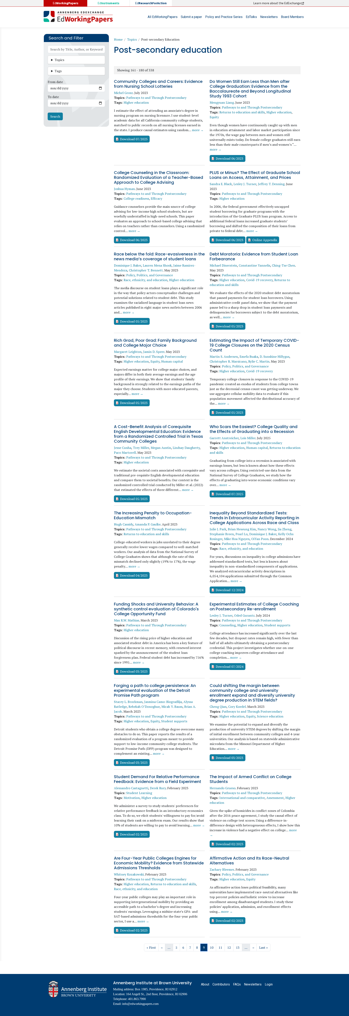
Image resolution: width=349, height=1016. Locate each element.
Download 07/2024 (229, 666)
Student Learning (139, 793)
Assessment (275, 797)
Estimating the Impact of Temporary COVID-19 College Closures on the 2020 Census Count (254, 345)
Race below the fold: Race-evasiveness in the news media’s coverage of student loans (159, 256)
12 (230, 947)
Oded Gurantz (244, 615)
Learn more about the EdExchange (277, 3)
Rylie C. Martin (258, 361)
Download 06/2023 (229, 158)
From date (55, 82)
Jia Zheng (284, 529)
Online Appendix (264, 240)
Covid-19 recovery (259, 280)
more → (198, 130)
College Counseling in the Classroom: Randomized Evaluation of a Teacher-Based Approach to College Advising (158, 177)
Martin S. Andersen (224, 356)
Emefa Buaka (249, 356)
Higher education (136, 102)
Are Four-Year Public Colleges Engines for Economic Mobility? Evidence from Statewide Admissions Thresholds (159, 863)
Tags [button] (58, 71)
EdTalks (251, 17)
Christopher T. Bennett (146, 270)
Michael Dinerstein (223, 265)
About (205, 984)
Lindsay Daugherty (186, 447)
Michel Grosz (123, 93)
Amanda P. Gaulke (148, 524)
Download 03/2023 (134, 671)
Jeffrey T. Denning (271, 184)
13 (239, 947)
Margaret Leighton (128, 351)
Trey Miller (141, 447)
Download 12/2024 (229, 590)
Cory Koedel (237, 706)
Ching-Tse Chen (283, 265)
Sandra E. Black (221, 184)
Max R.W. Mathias (126, 620)
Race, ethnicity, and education (145, 280)
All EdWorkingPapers (163, 17)
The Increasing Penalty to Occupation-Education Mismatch (153, 515)
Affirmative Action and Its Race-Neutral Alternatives (249, 860)
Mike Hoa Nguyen (237, 539)
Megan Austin (161, 447)
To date (53, 97)
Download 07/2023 (134, 139)
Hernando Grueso (222, 788)
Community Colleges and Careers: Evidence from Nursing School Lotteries (158, 84)
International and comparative (242, 797)
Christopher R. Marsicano (228, 361)
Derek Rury (158, 788)
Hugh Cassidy (123, 524)
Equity (214, 117)
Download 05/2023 (134, 321)
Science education (270, 716)
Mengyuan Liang (222, 102)
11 (221, 947)
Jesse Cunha (122, 447)
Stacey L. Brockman (128, 701)
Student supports (277, 625)
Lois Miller (247, 438)
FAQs (237, 984)
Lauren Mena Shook (157, 265)
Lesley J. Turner (244, 184)
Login (269, 984)
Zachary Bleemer (222, 869)
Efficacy (156, 198)
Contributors (221, 984)
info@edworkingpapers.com (140, 1003)
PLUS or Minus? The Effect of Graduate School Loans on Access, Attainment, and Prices (255, 175)
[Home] (80, 17)
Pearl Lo (241, 534)
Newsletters (269, 17)
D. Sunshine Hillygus (274, 356)
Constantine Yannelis (254, 265)
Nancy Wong (267, 529)
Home (118, 39)
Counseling (227, 625)
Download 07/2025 (229, 494)
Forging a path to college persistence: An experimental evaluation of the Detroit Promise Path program (155, 690)
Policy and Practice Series (224, 17)
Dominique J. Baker (127, 265)
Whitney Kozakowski (129, 874)
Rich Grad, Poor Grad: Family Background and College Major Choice (155, 343)
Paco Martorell (125, 452)
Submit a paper (191, 17)
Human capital (172, 361)
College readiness (136, 198)
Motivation (132, 797)
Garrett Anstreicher (224, 438)
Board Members (292, 17)
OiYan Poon (260, 539)
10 (213, 947)
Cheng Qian (218, 706)
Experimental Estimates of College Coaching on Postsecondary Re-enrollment (254, 606)
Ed (108, 3)
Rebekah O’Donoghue (144, 706)
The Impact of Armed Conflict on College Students (250, 779)
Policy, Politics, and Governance (149, 275)
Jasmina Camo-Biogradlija (163, 701)
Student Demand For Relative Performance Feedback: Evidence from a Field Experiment (157, 779)
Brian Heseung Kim (242, 529)
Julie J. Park (218, 529)
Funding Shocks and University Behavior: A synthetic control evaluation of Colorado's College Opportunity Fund (156, 609)
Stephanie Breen (222, 534)
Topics (132, 39)
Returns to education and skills (242, 112)
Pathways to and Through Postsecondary (156, 97)
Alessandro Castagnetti (131, 788)
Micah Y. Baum (172, 706)
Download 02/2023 (134, 834)
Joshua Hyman (124, 189)
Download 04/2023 (134, 575)
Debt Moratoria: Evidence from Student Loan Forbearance (254, 256)
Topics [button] (59, 60)
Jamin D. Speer (153, 351)
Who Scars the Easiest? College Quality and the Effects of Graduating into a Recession (253, 429)
